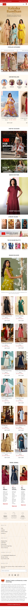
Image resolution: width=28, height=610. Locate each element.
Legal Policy (3, 542)
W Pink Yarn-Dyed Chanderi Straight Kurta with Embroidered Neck (21, 343)
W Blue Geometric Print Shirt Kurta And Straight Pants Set (20, 425)
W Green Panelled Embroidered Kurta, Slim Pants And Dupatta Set (21, 316)
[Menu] (1, 4)
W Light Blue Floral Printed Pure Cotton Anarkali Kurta (20, 398)
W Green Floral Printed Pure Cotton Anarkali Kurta (6, 370)
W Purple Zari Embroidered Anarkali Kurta (6, 425)
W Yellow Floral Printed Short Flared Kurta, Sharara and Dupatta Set (7, 453)
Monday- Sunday (4, 557)
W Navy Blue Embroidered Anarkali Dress (21, 370)
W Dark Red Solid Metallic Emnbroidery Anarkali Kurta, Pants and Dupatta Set (7, 343)
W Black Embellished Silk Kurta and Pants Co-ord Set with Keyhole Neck (7, 316)
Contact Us (3, 533)
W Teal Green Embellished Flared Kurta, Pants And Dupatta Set (21, 453)
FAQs (2, 528)
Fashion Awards (4, 531)
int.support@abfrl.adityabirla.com (9, 555)
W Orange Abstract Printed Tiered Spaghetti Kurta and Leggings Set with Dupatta (9, 118)
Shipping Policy (4, 541)
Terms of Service (4, 547)
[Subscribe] (26, 570)
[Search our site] (23, 4)
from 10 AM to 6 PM (5, 558)
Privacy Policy (3, 544)
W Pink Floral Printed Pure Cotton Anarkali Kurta (7, 398)
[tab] (4, 84)
